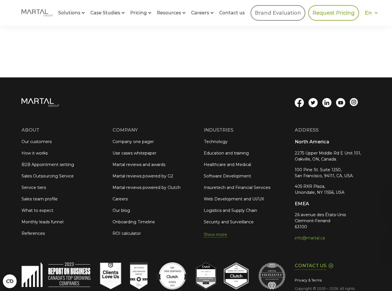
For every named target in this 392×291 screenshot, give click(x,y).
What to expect (37, 210)
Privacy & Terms (308, 280)
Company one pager (133, 141)
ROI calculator (126, 233)
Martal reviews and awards (138, 164)
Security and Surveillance (229, 221)
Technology (216, 141)
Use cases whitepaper (134, 153)
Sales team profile (40, 199)
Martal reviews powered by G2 (142, 176)
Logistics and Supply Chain (230, 210)
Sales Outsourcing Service (48, 176)
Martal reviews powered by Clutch (146, 187)
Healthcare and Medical (227, 164)
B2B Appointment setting (48, 164)
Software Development (227, 176)
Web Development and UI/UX (234, 199)
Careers (120, 199)
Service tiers (34, 187)
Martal (37, 13)
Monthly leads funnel (42, 221)
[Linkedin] (326, 102)
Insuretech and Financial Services (237, 187)
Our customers (37, 141)
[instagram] (354, 102)
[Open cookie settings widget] (10, 281)
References (33, 233)
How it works (35, 153)
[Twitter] (313, 102)
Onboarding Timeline (133, 221)
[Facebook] (299, 102)
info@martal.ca (310, 238)
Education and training (226, 153)
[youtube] (340, 102)
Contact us (232, 12)
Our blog (121, 210)
